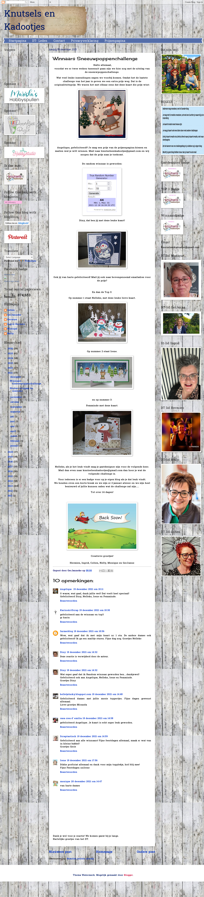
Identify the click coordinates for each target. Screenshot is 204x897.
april (13, 431)
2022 (11, 368)
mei (12, 426)
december (16, 377)
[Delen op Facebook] (109, 570)
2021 (10, 373)
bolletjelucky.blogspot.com (75, 694)
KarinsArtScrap (69, 610)
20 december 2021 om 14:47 (86, 781)
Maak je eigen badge (11, 281)
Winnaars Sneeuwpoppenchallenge (25, 382)
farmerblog (66, 631)
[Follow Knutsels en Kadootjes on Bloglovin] (13, 204)
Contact (59, 41)
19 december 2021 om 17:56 (82, 760)
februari (15, 441)
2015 (10, 476)
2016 (10, 471)
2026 (11, 348)
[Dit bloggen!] (103, 570)
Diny (63, 652)
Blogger (128, 875)
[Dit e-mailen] (100, 570)
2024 (11, 358)
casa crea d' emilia (71, 718)
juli (12, 416)
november (16, 397)
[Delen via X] (106, 570)
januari (14, 446)
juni (13, 421)
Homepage (104, 852)
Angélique (66, 589)
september (16, 407)
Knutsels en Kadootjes (29, 21)
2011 (10, 496)
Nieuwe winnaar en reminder (21, 390)
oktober (15, 402)
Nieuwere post (60, 852)
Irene (63, 760)
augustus (15, 411)
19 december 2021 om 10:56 (89, 631)
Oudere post (146, 852)
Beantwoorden (68, 601)
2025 (11, 353)
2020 (11, 452)
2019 (10, 457)
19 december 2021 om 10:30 (94, 610)
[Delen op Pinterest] (111, 570)
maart (14, 436)
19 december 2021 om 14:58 (98, 718)
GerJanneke (14, 315)
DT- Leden (39, 41)
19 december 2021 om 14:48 (107, 694)
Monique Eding (9, 274)
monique (65, 781)
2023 (11, 363)
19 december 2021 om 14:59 (92, 736)
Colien (11, 310)
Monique (12, 329)
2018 (10, 462)
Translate (30, 261)
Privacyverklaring (84, 41)
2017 (10, 466)
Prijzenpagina (115, 41)
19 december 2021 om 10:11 (88, 589)
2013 (10, 486)
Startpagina (17, 41)
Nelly (10, 333)
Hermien (12, 319)
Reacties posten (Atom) (80, 858)
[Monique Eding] (5, 278)
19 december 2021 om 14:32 (82, 652)
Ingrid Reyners (16, 324)
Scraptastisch (68, 736)
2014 (10, 481)
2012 (10, 491)
